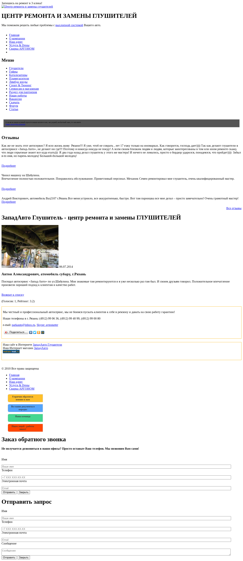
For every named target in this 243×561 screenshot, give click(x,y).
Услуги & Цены (19, 45)
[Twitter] (35, 332)
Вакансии (15, 99)
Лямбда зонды (18, 81)
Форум (13, 105)
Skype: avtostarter (47, 325)
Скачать (14, 102)
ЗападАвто (41, 348)
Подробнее (9, 165)
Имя (4, 459)
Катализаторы (18, 75)
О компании (17, 38)
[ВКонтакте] (31, 332)
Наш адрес (16, 41)
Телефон (7, 470)
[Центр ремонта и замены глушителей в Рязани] (27, 6)
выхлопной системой (69, 25)
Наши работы (18, 95)
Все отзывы (233, 208)
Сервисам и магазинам (24, 88)
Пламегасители (19, 78)
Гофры (13, 71)
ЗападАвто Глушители (47, 344)
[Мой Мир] (43, 332)
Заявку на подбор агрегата (15, 124)
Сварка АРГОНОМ (21, 48)
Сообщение (9, 543)
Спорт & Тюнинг (20, 85)
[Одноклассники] (39, 332)
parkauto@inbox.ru (23, 325)
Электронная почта (14, 481)
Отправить (9, 492)
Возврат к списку (13, 294)
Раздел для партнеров (23, 92)
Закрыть (23, 492)
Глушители (16, 68)
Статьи (13, 109)
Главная (14, 35)
